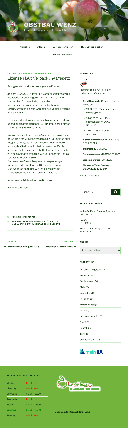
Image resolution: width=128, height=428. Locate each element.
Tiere (82, 333)
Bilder (83, 287)
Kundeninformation (24, 217)
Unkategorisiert (87, 339)
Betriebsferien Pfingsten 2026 (95, 228)
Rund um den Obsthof (92, 46)
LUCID (58, 221)
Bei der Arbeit (86, 275)
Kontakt (73, 412)
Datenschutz (61, 412)
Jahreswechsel (87, 304)
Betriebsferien (87, 281)
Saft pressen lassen (63, 46)
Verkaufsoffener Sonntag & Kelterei (97, 211)
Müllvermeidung (22, 224)
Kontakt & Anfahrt (62, 54)
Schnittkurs (85, 328)
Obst (82, 322)
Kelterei (83, 310)
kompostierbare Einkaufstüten (32, 221)
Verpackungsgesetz (48, 224)
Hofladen (40, 46)
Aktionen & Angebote (90, 269)
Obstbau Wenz (50, 24)
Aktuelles (25, 46)
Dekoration (85, 293)
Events (83, 220)
